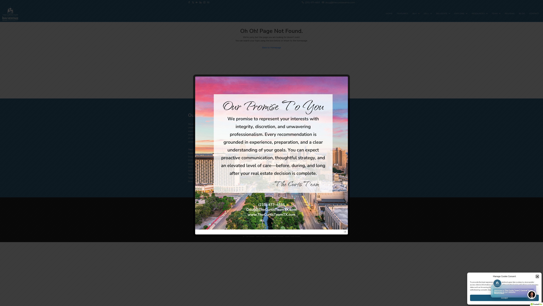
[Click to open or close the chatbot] (531, 294)
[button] (537, 276)
